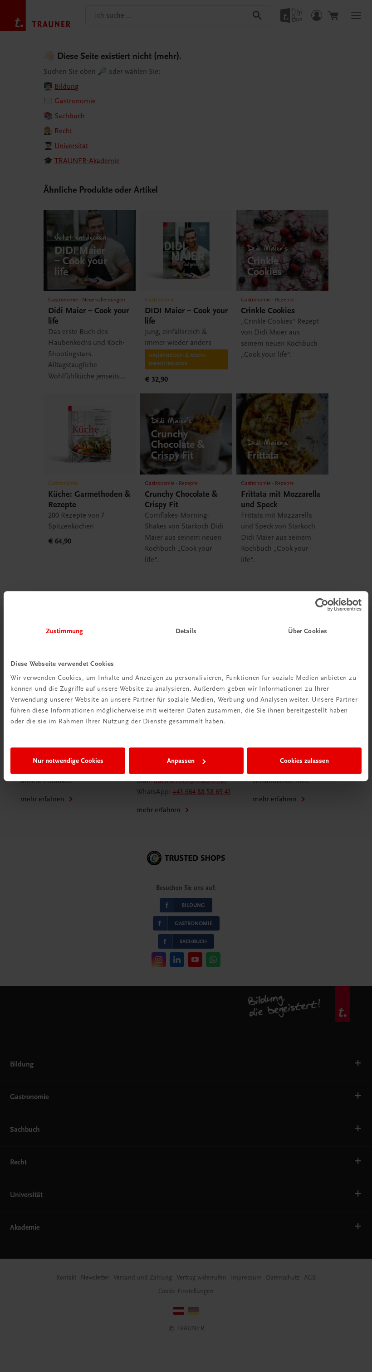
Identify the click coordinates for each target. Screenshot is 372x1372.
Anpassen (181, 760)
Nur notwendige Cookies (68, 760)
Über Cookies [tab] (307, 631)
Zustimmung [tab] (64, 631)
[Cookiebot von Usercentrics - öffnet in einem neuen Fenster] (322, 604)
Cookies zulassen (304, 760)
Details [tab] (186, 631)
